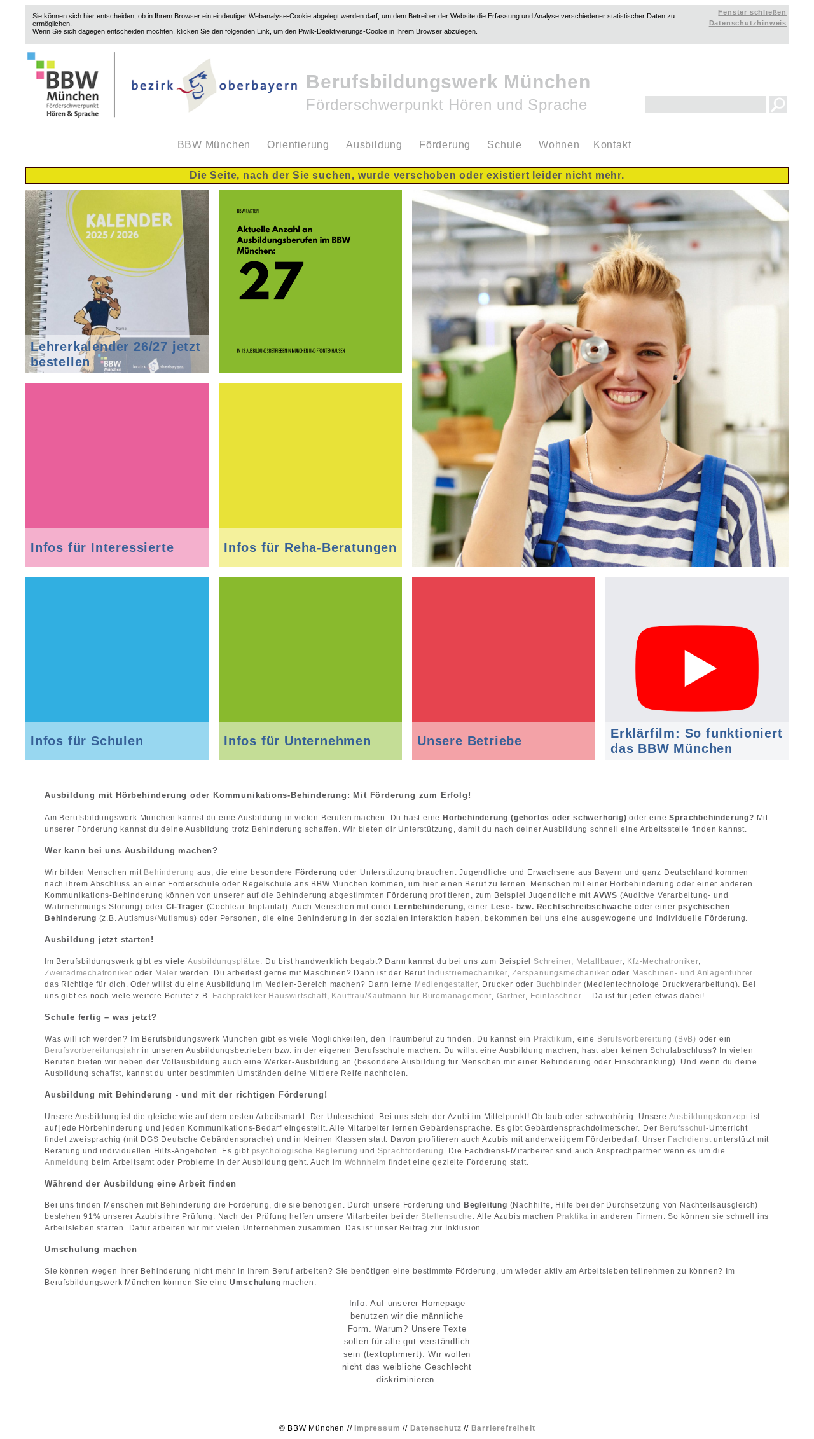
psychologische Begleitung (305, 1150)
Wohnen (559, 144)
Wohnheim (367, 1162)
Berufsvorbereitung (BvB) (646, 1039)
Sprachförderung (411, 1150)
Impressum (377, 1428)
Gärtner (511, 995)
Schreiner (552, 961)
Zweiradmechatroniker (88, 972)
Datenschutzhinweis (748, 23)
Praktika (572, 1216)
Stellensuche (447, 1216)
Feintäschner (556, 995)
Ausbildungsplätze (224, 961)
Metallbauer (599, 961)
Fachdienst (689, 1139)
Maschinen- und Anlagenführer (692, 972)
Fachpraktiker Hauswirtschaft (269, 995)
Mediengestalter (446, 984)
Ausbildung (374, 144)
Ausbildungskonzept (708, 1116)
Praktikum (553, 1039)
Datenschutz (436, 1428)
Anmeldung (67, 1162)
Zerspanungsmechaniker (560, 972)
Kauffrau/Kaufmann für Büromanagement (411, 995)
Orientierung (298, 144)
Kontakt (612, 144)
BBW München (214, 144)
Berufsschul (682, 1128)
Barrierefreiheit (503, 1428)
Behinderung (169, 872)
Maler (166, 972)
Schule (504, 144)
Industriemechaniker (467, 972)
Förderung (445, 144)
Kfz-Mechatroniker (662, 961)
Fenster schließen (752, 12)
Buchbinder (558, 984)
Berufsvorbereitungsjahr (92, 1050)
